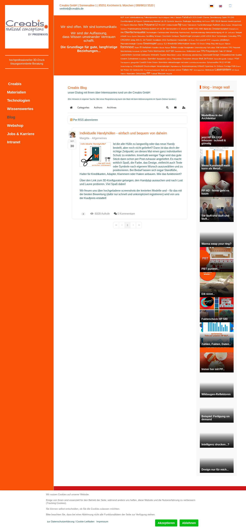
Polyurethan (177, 59)
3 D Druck (200, 44)
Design (216, 55)
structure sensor (174, 70)
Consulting (232, 36)
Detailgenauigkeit (220, 29)
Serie (141, 24)
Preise (126, 70)
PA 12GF (162, 25)
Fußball (154, 74)
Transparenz (125, 62)
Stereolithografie (220, 59)
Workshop (174, 32)
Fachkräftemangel (204, 25)
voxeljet (180, 47)
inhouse (195, 59)
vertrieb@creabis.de (72, 8)
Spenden (152, 59)
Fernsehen (186, 59)
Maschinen (171, 55)
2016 (164, 40)
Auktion (216, 25)
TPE (230, 47)
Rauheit (163, 55)
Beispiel (239, 32)
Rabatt (167, 48)
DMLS (172, 17)
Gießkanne (145, 55)
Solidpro (230, 59)
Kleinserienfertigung (213, 32)
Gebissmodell (171, 25)
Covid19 (142, 62)
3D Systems (169, 21)
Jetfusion (231, 32)
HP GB (159, 29)
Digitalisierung (176, 66)
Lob (161, 21)
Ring (213, 44)
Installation (157, 40)
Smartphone (233, 29)
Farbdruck (187, 17)
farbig (133, 40)
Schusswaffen (213, 62)
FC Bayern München (128, 25)
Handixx (155, 47)
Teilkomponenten (151, 17)
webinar (160, 44)
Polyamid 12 (151, 24)
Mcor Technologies (219, 36)
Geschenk (166, 36)
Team (136, 47)
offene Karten (226, 25)
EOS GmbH (197, 17)
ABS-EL (139, 40)
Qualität (238, 55)
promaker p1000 (199, 36)
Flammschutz (184, 32)
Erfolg (208, 44)
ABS (213, 21)
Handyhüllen (183, 40)
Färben (185, 70)
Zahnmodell (207, 55)
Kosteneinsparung (189, 66)
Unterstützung (200, 47)
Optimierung (148, 21)
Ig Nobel (143, 51)
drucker (184, 29)
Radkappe (187, 21)
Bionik (161, 48)
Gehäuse (175, 36)
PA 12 (221, 62)
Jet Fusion (147, 40)
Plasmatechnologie (128, 44)
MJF (122, 17)
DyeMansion (172, 40)
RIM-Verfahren (222, 47)
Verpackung (237, 25)
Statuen (178, 17)
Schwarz (158, 36)
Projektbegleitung (134, 29)
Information (184, 43)
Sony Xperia (132, 36)
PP (148, 73)
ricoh (127, 17)
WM (216, 44)
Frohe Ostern (152, 62)
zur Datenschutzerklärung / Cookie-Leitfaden (70, 521)
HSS (196, 29)
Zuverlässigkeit (126, 21)
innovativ (155, 55)
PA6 (122, 32)
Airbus (169, 59)
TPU (203, 51)
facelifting (150, 36)
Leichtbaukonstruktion (197, 62)
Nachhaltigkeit (163, 17)
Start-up (164, 70)
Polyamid (236, 47)
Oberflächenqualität (134, 32)
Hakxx (123, 74)
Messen (161, 73)
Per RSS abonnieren (85, 119)
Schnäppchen (199, 70)
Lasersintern (223, 69)
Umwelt (200, 66)
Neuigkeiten (189, 47)
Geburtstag (141, 73)
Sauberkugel (185, 36)
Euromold (136, 55)
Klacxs (227, 44)
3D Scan (191, 40)
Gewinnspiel (149, 43)
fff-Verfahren (145, 47)
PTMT (236, 59)
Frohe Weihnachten (157, 51)
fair (121, 70)
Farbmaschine (163, 32)
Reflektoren (191, 51)
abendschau (197, 55)
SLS (165, 44)
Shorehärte (163, 62)
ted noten (185, 62)
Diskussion (141, 36)
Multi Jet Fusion (206, 59)
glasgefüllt (135, 62)
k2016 (208, 36)
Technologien (151, 32)
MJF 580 (170, 51)
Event (238, 66)
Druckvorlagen (150, 66)
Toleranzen (191, 25)
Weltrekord (209, 70)
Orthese (220, 66)
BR (164, 29)
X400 (201, 29)
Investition (143, 59)
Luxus (178, 55)
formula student (149, 29)
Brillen (174, 47)
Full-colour (211, 47)
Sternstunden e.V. (173, 29)
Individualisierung (136, 17)
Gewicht (123, 59)
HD (131, 70)
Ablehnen (189, 523)
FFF (209, 40)
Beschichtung (126, 51)
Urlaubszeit (138, 66)
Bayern (221, 44)
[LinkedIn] (230, 6)
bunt (198, 51)
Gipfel (224, 17)
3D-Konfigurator (112, 180)
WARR (191, 29)
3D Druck (235, 70)
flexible (193, 44)
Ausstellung (196, 21)
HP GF (224, 32)
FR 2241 (230, 17)
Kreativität (172, 43)
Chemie (206, 17)
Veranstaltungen (163, 66)
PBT (191, 70)
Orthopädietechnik (227, 55)
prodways (224, 40)
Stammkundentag (198, 32)
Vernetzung (186, 55)
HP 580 (227, 62)
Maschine (178, 21)
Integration (215, 40)
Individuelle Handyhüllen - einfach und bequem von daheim (123, 133)
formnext (127, 47)
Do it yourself (201, 40)
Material (156, 21)
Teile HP (222, 51)
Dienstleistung (215, 17)
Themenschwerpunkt (152, 70)
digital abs (207, 29)
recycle (169, 74)
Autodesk (136, 51)
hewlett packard (234, 21)
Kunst (184, 25)
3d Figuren (138, 21)
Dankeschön (138, 70)
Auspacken (161, 59)
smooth (123, 36)
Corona (139, 44)
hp (179, 24)
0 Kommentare (126, 213)
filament (224, 21)
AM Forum (206, 21)
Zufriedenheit (133, 59)
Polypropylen (212, 51)
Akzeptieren (166, 523)
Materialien (131, 74)
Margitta (84, 138)
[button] (167, 107)
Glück (217, 21)
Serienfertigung (126, 66)
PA (215, 66)
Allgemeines (99, 138)
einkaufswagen (174, 62)
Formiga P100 (229, 66)
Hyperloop (209, 66)
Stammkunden (180, 51)
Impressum (102, 521)
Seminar (123, 29)
